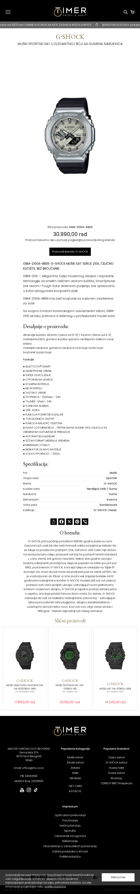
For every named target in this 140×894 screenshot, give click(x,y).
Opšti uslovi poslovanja (70, 815)
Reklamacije (70, 841)
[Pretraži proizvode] (126, 12)
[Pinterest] (77, 521)
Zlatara (75, 768)
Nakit (75, 773)
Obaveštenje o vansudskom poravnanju (70, 846)
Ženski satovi (75, 762)
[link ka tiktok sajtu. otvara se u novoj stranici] (35, 792)
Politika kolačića (70, 857)
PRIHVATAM (118, 877)
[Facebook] (61, 521)
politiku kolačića (55, 887)
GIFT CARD (75, 786)
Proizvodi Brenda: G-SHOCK (70, 252)
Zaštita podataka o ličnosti (70, 851)
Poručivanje (70, 820)
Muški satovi (75, 757)
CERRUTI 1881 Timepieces (116, 783)
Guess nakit (116, 768)
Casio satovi (116, 757)
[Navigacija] (8, 12)
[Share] (53, 521)
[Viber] (85, 521)
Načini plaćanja (70, 826)
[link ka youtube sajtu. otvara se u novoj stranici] (22, 792)
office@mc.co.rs (33, 768)
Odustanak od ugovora (70, 836)
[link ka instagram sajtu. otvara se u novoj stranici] (29, 792)
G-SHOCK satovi (116, 762)
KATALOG (75, 791)
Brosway (116, 778)
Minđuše (75, 778)
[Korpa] (132, 12)
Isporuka (70, 831)
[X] (69, 521)
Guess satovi (116, 773)
